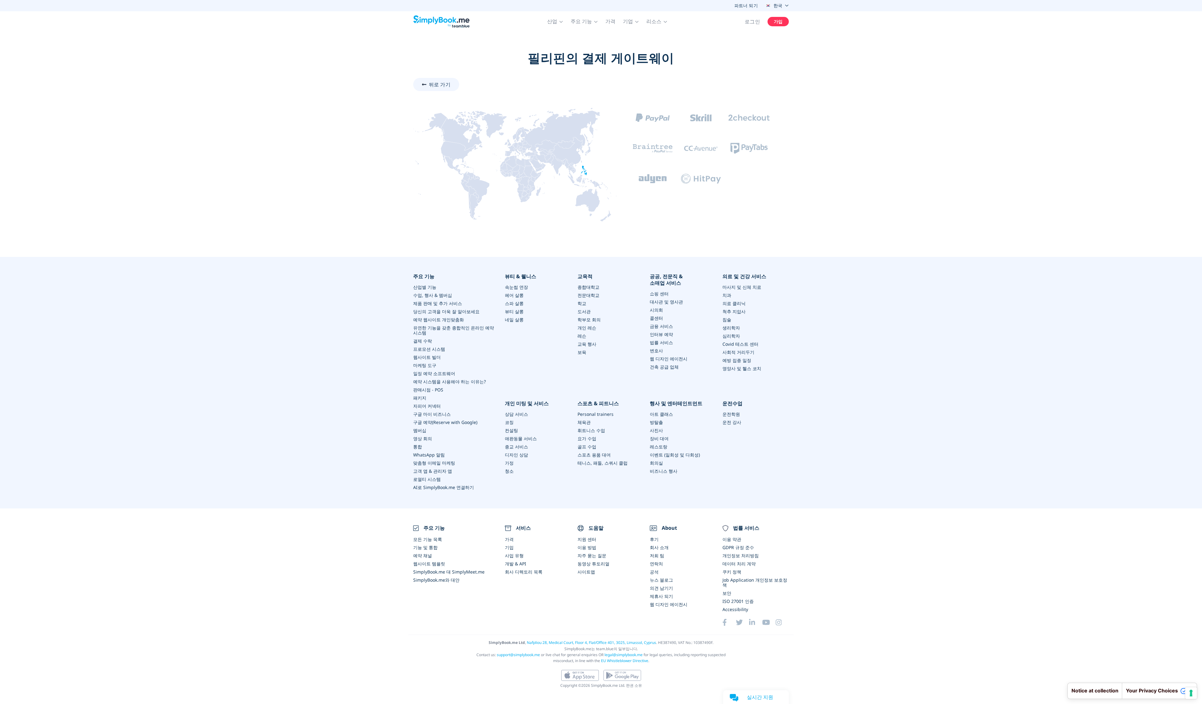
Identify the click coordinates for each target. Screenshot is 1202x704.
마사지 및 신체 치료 (741, 287)
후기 (654, 539)
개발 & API (515, 564)
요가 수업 (587, 438)
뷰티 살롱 (514, 311)
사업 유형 (514, 556)
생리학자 (731, 328)
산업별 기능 (424, 287)
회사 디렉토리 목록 (523, 572)
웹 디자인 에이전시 (668, 359)
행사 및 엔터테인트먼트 (676, 403)
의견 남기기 (661, 588)
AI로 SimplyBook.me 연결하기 (443, 487)
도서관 (584, 311)
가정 (509, 463)
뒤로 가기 (439, 84)
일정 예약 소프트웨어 (434, 373)
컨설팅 (511, 430)
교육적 (585, 276)
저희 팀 (657, 556)
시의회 (656, 310)
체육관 (584, 422)
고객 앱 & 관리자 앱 (432, 471)
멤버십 (419, 430)
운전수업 (732, 403)
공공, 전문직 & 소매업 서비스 (666, 279)
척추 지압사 (734, 311)
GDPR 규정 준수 (738, 547)
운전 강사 (731, 422)
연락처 (656, 564)
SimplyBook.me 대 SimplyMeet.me (449, 572)
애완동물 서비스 (521, 438)
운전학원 (731, 414)
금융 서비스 (661, 326)
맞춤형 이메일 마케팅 (434, 463)
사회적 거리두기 (738, 352)
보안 (726, 593)
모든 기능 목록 (427, 539)
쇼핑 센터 (659, 294)
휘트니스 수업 (591, 430)
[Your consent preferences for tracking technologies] (1191, 693)
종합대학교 (588, 287)
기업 (509, 547)
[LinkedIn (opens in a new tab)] (755, 622)
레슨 (582, 336)
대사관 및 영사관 (666, 302)
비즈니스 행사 (663, 471)
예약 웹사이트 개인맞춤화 (438, 320)
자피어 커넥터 (427, 406)
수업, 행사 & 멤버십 (432, 295)
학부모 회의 (589, 320)
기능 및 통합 (425, 547)
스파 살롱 (514, 303)
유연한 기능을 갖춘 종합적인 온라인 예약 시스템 (453, 330)
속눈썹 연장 (516, 287)
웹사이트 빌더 (427, 357)
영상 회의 (422, 438)
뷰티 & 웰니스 (520, 276)
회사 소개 (659, 547)
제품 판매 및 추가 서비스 (437, 303)
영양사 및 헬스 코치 (741, 368)
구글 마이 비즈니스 (432, 414)
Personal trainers (596, 414)
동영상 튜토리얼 (593, 564)
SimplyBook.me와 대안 (436, 580)
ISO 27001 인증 (738, 601)
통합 (417, 447)
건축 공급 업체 (664, 367)
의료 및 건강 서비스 (744, 276)
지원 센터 (587, 539)
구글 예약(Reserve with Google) (445, 422)
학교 (582, 303)
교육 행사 (587, 344)
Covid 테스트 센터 (740, 344)
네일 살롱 (514, 320)
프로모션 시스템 (429, 349)
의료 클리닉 (734, 303)
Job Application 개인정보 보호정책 (754, 582)
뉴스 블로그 (661, 580)
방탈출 (656, 422)
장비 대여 (659, 438)
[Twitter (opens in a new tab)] (742, 622)
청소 (509, 471)
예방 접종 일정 (736, 360)
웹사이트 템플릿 (429, 564)
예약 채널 (422, 556)
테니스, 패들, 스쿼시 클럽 (603, 463)
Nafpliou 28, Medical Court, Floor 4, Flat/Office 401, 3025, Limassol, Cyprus (591, 642)
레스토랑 (658, 447)
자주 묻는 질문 (592, 556)
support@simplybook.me (518, 654)
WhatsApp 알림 (429, 455)
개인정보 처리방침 (740, 556)
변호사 (656, 351)
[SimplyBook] (441, 21)
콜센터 (656, 318)
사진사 (656, 430)
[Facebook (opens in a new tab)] (729, 622)
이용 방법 (587, 547)
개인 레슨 (587, 328)
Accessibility (735, 609)
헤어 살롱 (514, 295)
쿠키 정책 (731, 572)
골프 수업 (587, 447)
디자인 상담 (516, 455)
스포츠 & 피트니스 (598, 403)
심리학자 (731, 336)
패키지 (419, 398)
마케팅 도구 (424, 365)
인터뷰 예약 (661, 334)
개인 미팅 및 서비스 (527, 403)
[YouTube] (768, 622)
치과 (726, 295)
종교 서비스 (516, 447)
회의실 (656, 463)
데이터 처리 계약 (739, 564)
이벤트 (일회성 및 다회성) (675, 455)
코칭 (509, 422)
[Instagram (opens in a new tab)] (782, 622)
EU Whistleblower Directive (624, 660)
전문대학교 (588, 295)
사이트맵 (586, 572)
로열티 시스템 (427, 479)
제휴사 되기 (661, 596)
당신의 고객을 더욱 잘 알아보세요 (446, 311)
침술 (726, 320)
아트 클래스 (661, 414)
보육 (582, 352)
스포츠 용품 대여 (594, 455)
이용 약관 (731, 539)
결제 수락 (422, 341)
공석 (654, 572)
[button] (555, 21)
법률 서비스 (661, 342)
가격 (610, 21)
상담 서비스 (516, 414)
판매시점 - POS (428, 390)
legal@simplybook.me (623, 654)
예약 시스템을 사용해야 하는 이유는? (449, 382)
